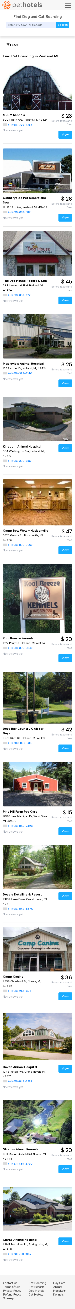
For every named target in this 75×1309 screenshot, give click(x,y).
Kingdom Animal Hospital (22, 446)
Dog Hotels (36, 1291)
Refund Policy (12, 1294)
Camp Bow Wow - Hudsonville (25, 531)
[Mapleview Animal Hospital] (37, 336)
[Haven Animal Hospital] (37, 1036)
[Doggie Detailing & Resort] (37, 867)
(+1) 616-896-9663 (20, 545)
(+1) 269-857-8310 (20, 743)
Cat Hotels (36, 1294)
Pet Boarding (37, 1283)
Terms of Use (11, 1287)
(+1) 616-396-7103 (20, 461)
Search (63, 25)
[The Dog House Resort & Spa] (37, 253)
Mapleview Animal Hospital (23, 364)
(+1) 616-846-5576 (20, 908)
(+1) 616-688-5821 (19, 212)
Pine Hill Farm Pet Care (20, 812)
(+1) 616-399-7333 (20, 124)
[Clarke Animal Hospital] (37, 1209)
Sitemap (8, 1298)
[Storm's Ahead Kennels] (37, 1122)
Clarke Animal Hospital (20, 1240)
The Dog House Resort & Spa (25, 281)
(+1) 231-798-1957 (19, 1254)
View (65, 135)
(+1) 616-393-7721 (19, 295)
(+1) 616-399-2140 (20, 373)
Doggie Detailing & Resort (22, 894)
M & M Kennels (14, 115)
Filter (13, 45)
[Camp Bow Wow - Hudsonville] (37, 502)
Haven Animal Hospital (20, 1067)
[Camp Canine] (37, 949)
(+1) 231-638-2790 (20, 1163)
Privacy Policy (12, 1291)
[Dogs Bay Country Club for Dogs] (37, 698)
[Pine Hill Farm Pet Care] (37, 784)
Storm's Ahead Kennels (20, 1149)
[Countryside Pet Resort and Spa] (37, 170)
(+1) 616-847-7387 (20, 1081)
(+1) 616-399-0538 (20, 648)
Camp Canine (13, 977)
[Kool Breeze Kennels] (37, 598)
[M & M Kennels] (37, 88)
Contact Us (10, 1283)
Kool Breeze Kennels (18, 638)
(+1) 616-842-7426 (20, 826)
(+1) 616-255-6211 (19, 991)
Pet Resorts (36, 1287)
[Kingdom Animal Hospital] (37, 419)
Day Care (59, 1283)
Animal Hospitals (59, 1289)
